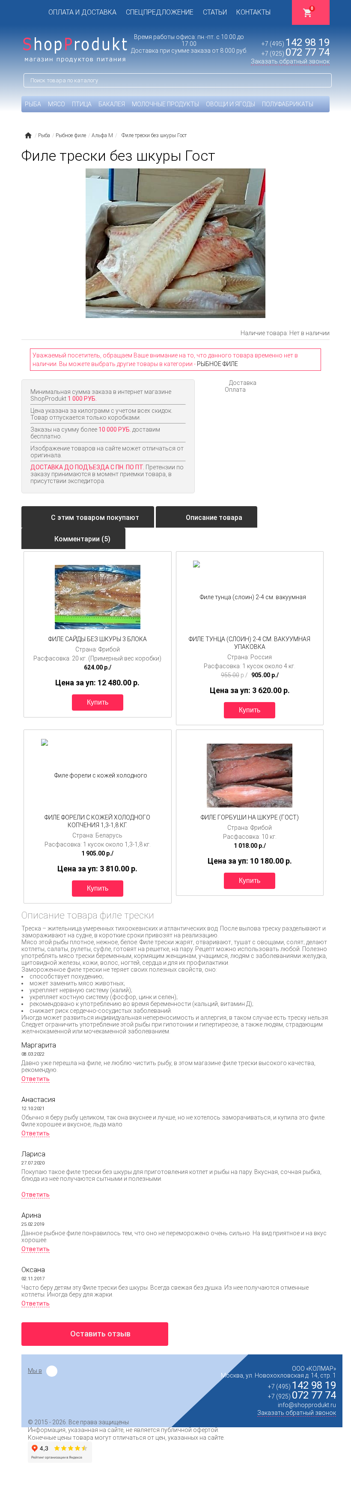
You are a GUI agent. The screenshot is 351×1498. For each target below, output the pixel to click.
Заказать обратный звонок (290, 61)
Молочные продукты (165, 104)
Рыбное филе (217, 363)
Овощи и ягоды (230, 104)
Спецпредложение (159, 12)
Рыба (33, 104)
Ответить (35, 1078)
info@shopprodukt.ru (307, 1405)
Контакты (253, 12)
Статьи (215, 12)
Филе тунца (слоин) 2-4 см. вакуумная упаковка (249, 643)
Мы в (35, 1370)
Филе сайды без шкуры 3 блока (97, 639)
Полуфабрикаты (287, 104)
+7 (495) (296, 43)
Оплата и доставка (82, 12)
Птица (82, 104)
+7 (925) (296, 53)
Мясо (56, 104)
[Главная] (28, 135)
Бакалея (111, 104)
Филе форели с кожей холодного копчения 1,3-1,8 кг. (97, 821)
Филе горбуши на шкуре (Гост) (250, 817)
